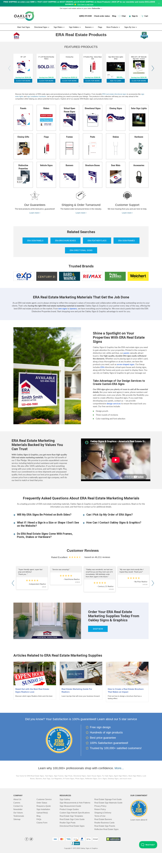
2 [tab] (83, 86)
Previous (9, 68)
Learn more (34, 213)
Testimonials (18, 816)
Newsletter (17, 809)
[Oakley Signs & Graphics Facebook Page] (27, 839)
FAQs (39, 819)
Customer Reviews (83, 550)
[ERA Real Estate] (29, 35)
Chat (123, 16)
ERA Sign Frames (126, 240)
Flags (100, 27)
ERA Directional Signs (81, 250)
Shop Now (98, 629)
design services (114, 404)
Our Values (18, 813)
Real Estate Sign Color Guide (72, 819)
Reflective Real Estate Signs (106, 829)
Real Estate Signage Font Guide (108, 799)
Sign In (134, 16)
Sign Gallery (65, 799)
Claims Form (42, 823)
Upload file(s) (42, 813)
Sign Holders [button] (74, 27)
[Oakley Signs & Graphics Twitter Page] (31, 839)
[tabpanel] (23, 69)
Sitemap (16, 819)
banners (73, 309)
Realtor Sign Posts (67, 823)
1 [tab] (79, 86)
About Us (17, 799)
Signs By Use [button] (129, 27)
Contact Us (18, 806)
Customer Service (44, 799)
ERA (102, 367)
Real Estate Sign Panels (104, 826)
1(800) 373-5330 (85, 16)
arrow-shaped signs (125, 364)
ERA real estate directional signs (114, 94)
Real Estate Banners (103, 819)
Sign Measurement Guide (70, 806)
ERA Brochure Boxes (65, 240)
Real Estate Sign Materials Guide (108, 803)
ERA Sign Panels (35, 240)
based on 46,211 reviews (97, 557)
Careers (16, 803)
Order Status (42, 803)
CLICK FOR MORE (23, 81)
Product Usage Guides (69, 809)
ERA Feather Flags (97, 240)
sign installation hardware (36, 96)
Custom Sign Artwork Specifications (75, 813)
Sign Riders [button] (58, 27)
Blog (114, 16)
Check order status (102, 16)
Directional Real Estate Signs (72, 826)
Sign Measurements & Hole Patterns (75, 803)
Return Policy (100, 809)
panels (126, 353)
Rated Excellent (60, 557)
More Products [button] (112, 27)
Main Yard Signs (23, 27)
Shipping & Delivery (102, 813)
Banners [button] (88, 27)
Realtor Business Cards (104, 823)
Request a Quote (44, 806)
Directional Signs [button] (41, 27)
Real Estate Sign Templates (71, 816)
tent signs (62, 309)
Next (153, 68)
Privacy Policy (100, 806)
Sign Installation (43, 809)
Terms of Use (99, 816)
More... (119, 768)
